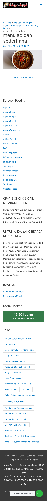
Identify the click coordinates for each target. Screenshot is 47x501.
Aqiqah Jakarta (10, 125)
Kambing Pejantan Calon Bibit (18, 384)
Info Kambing (9, 162)
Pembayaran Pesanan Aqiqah (18, 408)
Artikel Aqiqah (9, 139)
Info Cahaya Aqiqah (12, 157)
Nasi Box (26, 389)
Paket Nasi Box (10, 180)
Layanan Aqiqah (10, 171)
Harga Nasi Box (12, 355)
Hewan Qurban (10, 153)
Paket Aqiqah (9, 175)
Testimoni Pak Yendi (14, 430)
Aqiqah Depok (9, 121)
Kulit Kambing (11, 389)
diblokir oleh (23, 316)
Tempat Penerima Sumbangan (23, 459)
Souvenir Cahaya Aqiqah (16, 425)
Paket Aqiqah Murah (12, 296)
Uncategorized (10, 189)
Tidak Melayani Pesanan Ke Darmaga (22, 442)
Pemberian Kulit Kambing (16, 419)
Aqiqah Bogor (9, 116)
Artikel (6, 134)
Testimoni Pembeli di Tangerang (20, 436)
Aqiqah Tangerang (11, 130)
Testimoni (7, 184)
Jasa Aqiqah (9, 166)
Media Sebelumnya (23, 77)
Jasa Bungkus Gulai (14, 378)
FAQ (5, 148)
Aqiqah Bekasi (9, 112)
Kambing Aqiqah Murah (14, 291)
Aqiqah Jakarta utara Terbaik (18, 338)
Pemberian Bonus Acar (15, 413)
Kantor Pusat (18, 456)
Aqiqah (6, 107)
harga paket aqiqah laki (15, 361)
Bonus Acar (10, 344)
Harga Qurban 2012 (14, 372)
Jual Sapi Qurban (35, 456)
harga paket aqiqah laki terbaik (19, 367)
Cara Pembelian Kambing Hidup (19, 350)
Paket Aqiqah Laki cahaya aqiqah (20, 395)
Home (6, 456)
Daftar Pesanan (10, 143)
